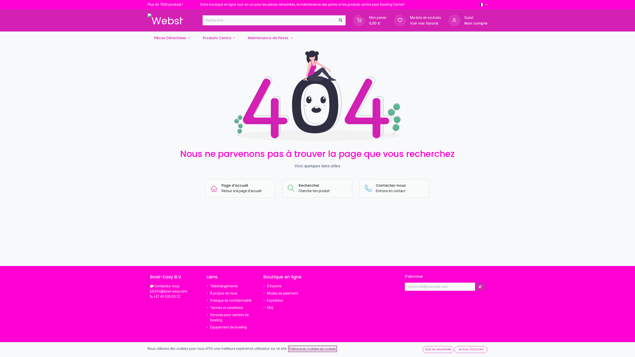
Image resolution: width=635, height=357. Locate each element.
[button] (480, 287)
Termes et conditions (226, 308)
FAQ (270, 308)
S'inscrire (274, 286)
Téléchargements (224, 286)
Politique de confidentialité (231, 300)
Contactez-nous (167, 286)
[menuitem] (172, 38)
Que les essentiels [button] (438, 349)
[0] (359, 20)
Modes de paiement (282, 293)
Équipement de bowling (228, 327)
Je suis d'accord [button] (470, 349)
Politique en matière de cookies (312, 349)
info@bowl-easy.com (170, 291)
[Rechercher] (341, 20)
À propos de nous (223, 293)
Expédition (275, 300)
